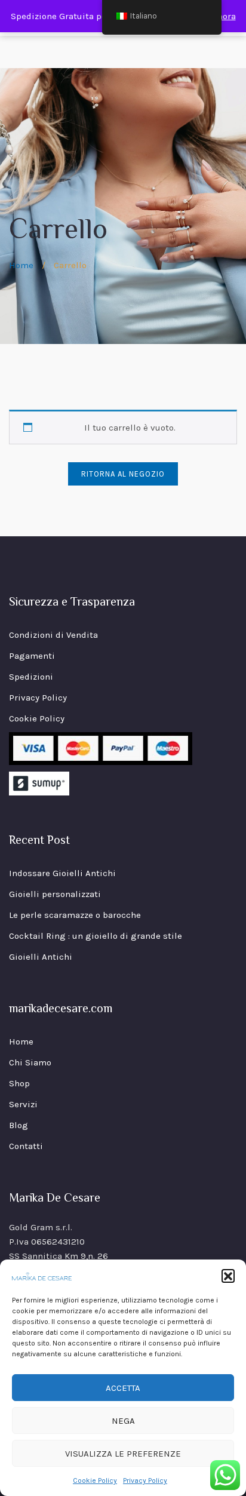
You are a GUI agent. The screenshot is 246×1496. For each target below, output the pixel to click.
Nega (123, 1420)
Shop (19, 1083)
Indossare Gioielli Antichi (62, 873)
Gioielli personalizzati (55, 894)
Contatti (26, 1146)
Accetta (123, 1388)
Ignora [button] (222, 16)
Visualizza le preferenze (123, 1453)
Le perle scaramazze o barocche (75, 915)
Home (21, 265)
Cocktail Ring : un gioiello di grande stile (95, 935)
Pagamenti (32, 655)
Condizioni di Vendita (53, 634)
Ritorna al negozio (123, 473)
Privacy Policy (145, 1480)
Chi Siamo (30, 1062)
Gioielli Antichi (40, 956)
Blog (18, 1125)
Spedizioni (31, 676)
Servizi (23, 1104)
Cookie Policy (95, 1480)
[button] (228, 1276)
